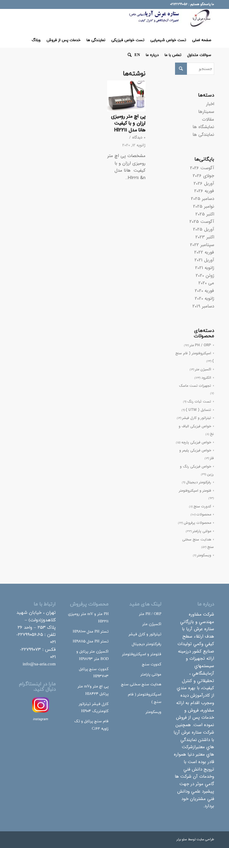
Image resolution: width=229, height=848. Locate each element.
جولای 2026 (203, 175)
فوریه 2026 (204, 191)
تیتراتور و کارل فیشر (196, 418)
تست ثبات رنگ (199, 401)
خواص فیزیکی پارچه (196, 442)
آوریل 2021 (204, 260)
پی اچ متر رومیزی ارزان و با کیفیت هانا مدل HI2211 (128, 123)
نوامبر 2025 (203, 206)
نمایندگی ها (203, 134)
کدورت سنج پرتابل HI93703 (94, 673)
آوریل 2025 (203, 229)
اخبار (210, 104)
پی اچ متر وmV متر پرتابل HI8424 (93, 690)
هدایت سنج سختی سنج (141, 684)
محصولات (203, 514)
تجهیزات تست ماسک (195, 386)
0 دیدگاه (139, 137)
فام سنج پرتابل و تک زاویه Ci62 (91, 725)
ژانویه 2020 (204, 298)
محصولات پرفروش (197, 523)
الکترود (206, 377)
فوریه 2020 (204, 290)
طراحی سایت (205, 839)
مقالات (208, 119)
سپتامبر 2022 (202, 245)
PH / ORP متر (200, 345)
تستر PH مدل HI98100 (91, 631)
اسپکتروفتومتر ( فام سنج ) (144, 698)
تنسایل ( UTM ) (198, 410)
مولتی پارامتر (202, 531)
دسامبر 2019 (203, 306)
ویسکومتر (204, 555)
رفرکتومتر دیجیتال (198, 482)
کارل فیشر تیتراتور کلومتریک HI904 (94, 707)
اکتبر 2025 (204, 214)
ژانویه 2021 (204, 267)
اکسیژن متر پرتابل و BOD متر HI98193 (92, 655)
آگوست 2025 (201, 221)
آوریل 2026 (204, 183)
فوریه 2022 (204, 252)
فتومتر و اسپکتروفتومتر (195, 490)
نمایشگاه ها (203, 127)
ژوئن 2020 (205, 275)
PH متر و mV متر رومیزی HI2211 (88, 617)
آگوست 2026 (202, 168)
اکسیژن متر (203, 369)
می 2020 (206, 283)
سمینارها (206, 111)
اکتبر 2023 (204, 237)
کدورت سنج (202, 506)
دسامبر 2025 (202, 198)
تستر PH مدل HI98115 (91, 641)
